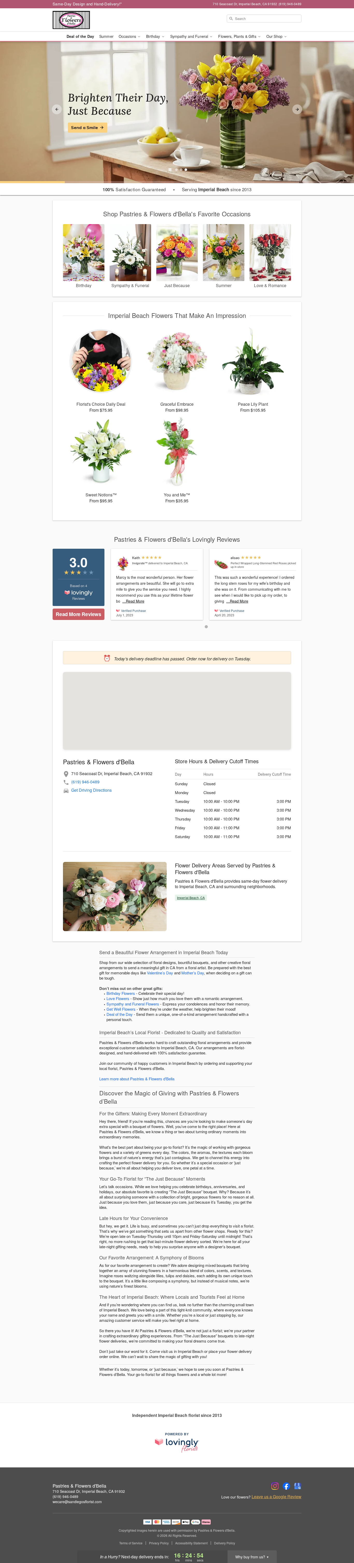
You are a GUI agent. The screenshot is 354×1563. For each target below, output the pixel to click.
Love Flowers (118, 998)
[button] (206, 626)
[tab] (176, 169)
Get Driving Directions (91, 790)
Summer (106, 36)
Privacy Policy (159, 1543)
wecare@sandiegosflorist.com (77, 1501)
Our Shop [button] (275, 36)
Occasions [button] (128, 36)
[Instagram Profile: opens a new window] (275, 1486)
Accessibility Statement (191, 1543)
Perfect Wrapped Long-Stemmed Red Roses (259, 563)
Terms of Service (131, 1543)
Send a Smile (84, 127)
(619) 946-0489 (85, 781)
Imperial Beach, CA (191, 897)
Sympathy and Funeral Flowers (133, 1004)
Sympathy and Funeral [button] (189, 36)
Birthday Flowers (121, 993)
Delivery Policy (224, 1543)
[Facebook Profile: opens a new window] (286, 1486)
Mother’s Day (192, 972)
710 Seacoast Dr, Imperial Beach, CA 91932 (89, 1491)
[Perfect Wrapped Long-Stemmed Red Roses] (221, 563)
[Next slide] (297, 109)
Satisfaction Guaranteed (134, 189)
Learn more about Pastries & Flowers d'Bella (136, 1078)
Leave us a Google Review (276, 1497)
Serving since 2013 (216, 189)
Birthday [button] (153, 36)
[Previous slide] (57, 109)
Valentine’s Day (160, 972)
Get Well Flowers (121, 1009)
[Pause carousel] (170, 170)
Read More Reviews (78, 614)
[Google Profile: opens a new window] (297, 1486)
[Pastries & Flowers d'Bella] (90, 20)
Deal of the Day (80, 36)
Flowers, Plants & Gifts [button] (237, 36)
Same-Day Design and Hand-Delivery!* (87, 3)
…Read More (133, 601)
